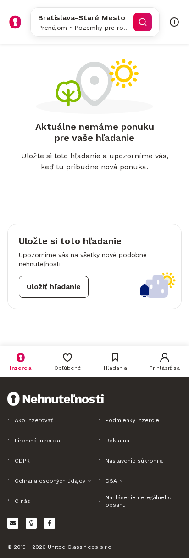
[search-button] (142, 22)
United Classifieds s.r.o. (80, 547)
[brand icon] (15, 22)
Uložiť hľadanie (54, 286)
